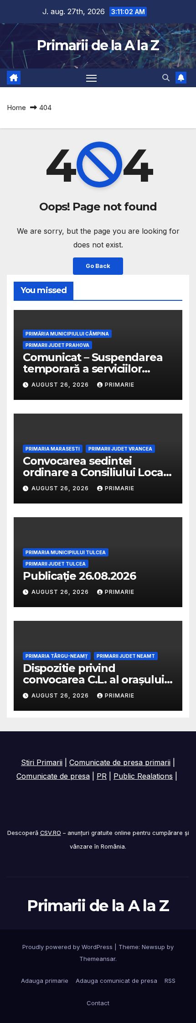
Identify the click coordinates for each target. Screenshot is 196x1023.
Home (16, 107)
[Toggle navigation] (92, 78)
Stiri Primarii (41, 762)
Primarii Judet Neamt (126, 656)
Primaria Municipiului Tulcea (66, 552)
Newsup (153, 946)
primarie (119, 384)
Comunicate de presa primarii (119, 762)
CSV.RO (50, 832)
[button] (166, 77)
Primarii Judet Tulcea (56, 564)
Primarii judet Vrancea (120, 448)
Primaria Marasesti (53, 448)
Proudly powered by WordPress (68, 946)
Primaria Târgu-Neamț (57, 656)
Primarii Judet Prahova (57, 345)
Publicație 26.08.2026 (79, 575)
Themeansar (97, 958)
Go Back (98, 265)
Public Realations (143, 776)
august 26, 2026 (61, 384)
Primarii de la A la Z (98, 45)
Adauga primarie (44, 980)
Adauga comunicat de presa (116, 980)
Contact (98, 1003)
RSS (170, 980)
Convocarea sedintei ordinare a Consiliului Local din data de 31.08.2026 (94, 472)
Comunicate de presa (53, 776)
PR (102, 776)
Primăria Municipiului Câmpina (67, 333)
